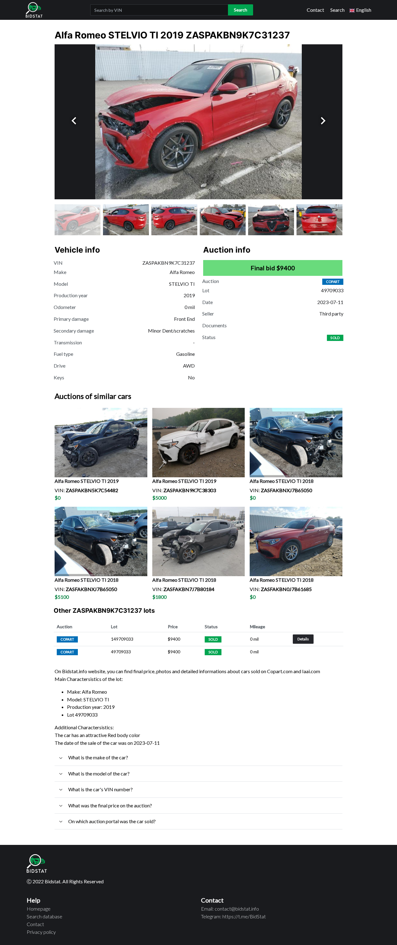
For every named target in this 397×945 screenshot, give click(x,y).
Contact (315, 10)
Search (337, 10)
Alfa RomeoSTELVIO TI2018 (282, 481)
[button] (360, 10)
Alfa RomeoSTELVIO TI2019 (86, 481)
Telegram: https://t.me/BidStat (233, 916)
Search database (44, 916)
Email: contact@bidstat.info (230, 909)
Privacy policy (41, 932)
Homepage (39, 909)
